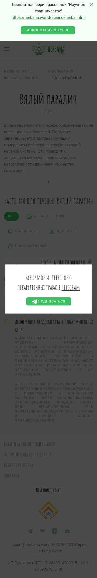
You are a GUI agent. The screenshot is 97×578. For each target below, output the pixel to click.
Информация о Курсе (48, 30)
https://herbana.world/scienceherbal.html (49, 17)
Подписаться (51, 301)
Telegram (71, 287)
